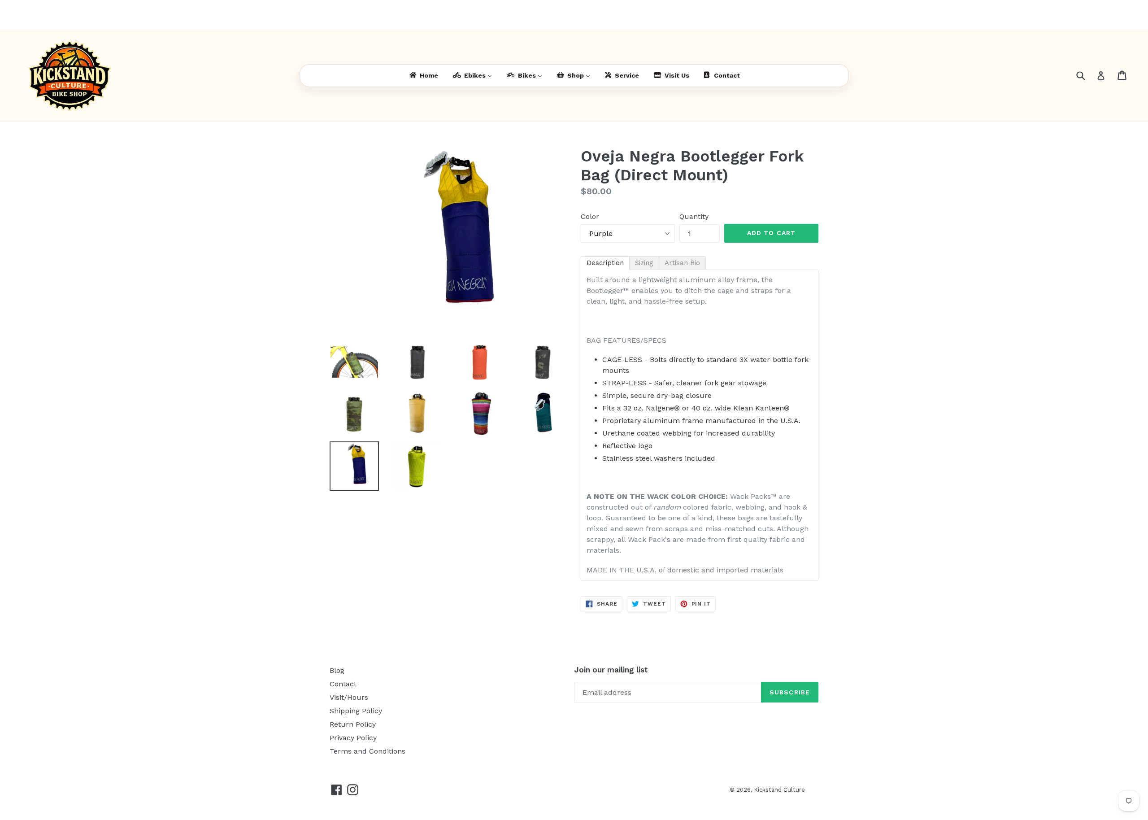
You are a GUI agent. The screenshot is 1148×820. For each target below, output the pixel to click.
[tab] (605, 263)
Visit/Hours (349, 697)
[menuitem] (423, 75)
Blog (337, 670)
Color (590, 216)
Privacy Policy (353, 737)
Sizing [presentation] (644, 263)
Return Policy (353, 724)
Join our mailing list (611, 669)
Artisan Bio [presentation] (682, 263)
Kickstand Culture (779, 789)
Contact (343, 684)
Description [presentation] (605, 263)
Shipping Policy (356, 711)
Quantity (694, 216)
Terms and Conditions (367, 751)
